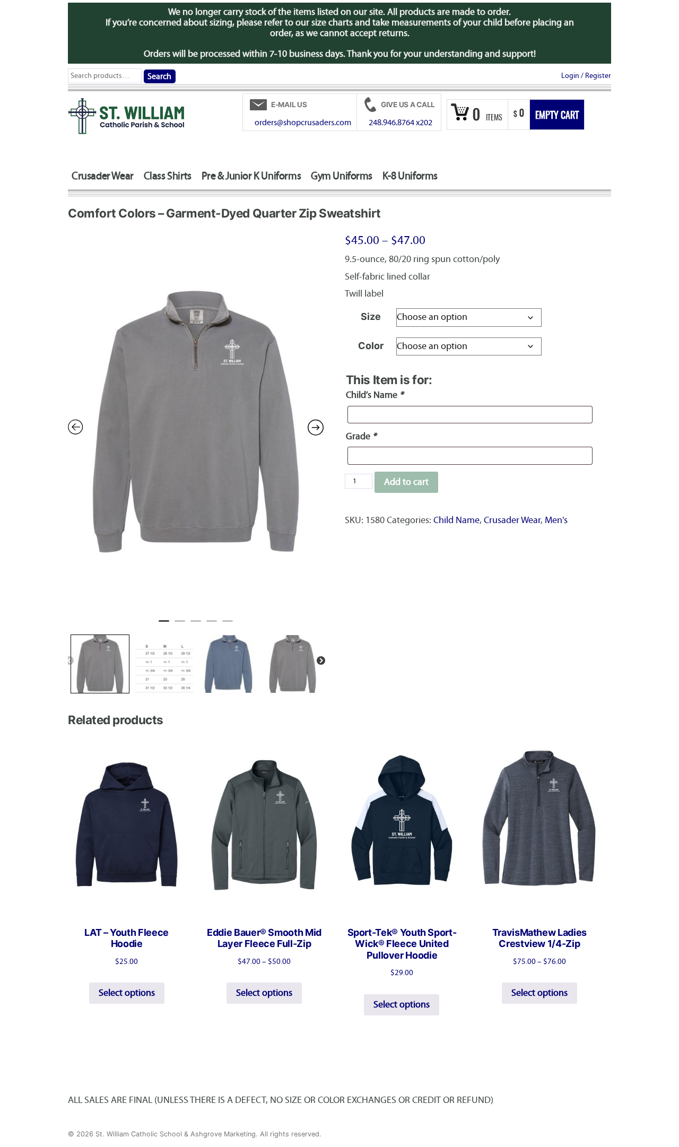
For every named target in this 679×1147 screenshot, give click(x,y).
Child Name (456, 520)
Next (321, 661)
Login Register (586, 75)
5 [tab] (227, 625)
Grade (361, 436)
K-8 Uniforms (410, 176)
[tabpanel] (196, 421)
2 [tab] (180, 625)
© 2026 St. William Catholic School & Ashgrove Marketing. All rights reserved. (194, 1134)
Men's (556, 520)
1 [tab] (164, 625)
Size (371, 316)
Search (159, 76)
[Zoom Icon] (196, 421)
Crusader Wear (103, 176)
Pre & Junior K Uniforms (251, 176)
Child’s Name (374, 395)
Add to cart (406, 482)
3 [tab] (195, 625)
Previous (69, 661)
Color (371, 345)
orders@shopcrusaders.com (303, 122)
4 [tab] (211, 625)
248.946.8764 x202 (400, 122)
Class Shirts (167, 176)
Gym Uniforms (341, 176)
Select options (127, 992)
